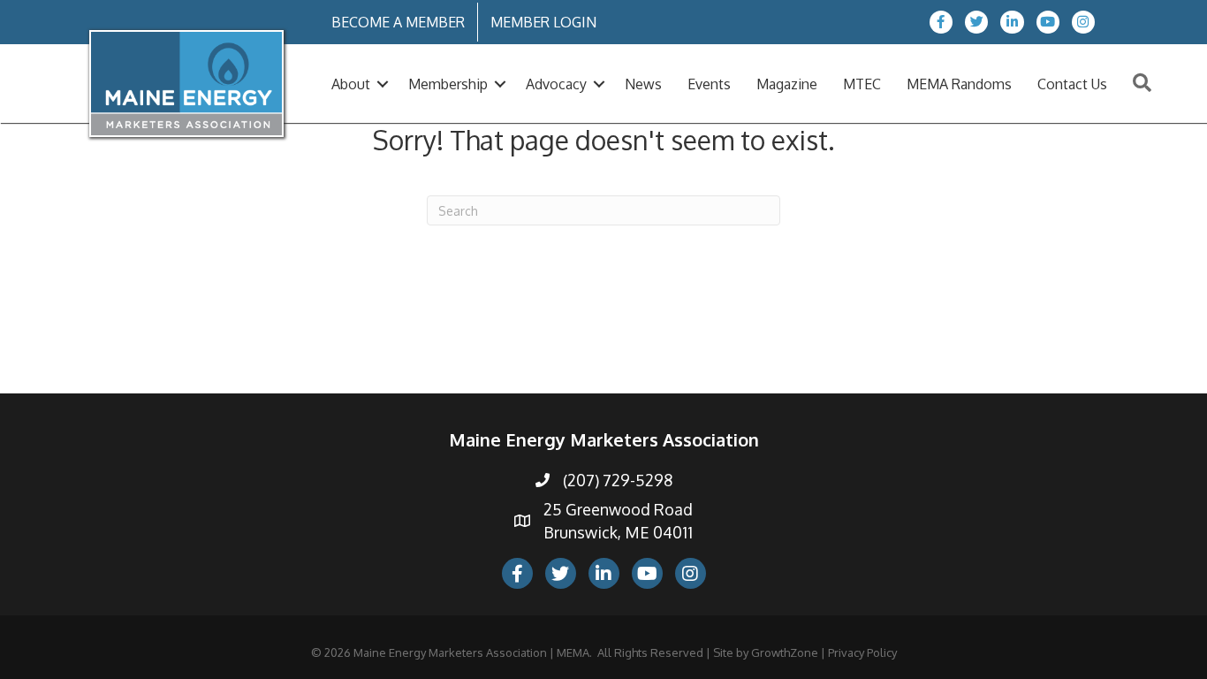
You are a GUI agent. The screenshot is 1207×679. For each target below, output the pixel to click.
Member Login (543, 22)
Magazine (786, 84)
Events (709, 84)
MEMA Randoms (959, 84)
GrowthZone (784, 652)
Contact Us (1072, 84)
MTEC (862, 84)
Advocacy (556, 84)
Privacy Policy (862, 652)
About (350, 84)
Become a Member (398, 22)
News (643, 84)
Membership (448, 84)
